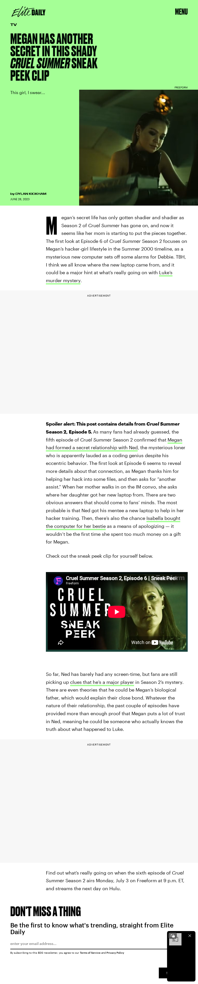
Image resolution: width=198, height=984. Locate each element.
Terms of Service (90, 952)
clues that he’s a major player (102, 682)
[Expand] (173, 936)
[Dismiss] (190, 936)
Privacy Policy (115, 952)
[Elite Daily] (28, 11)
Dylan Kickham (30, 193)
